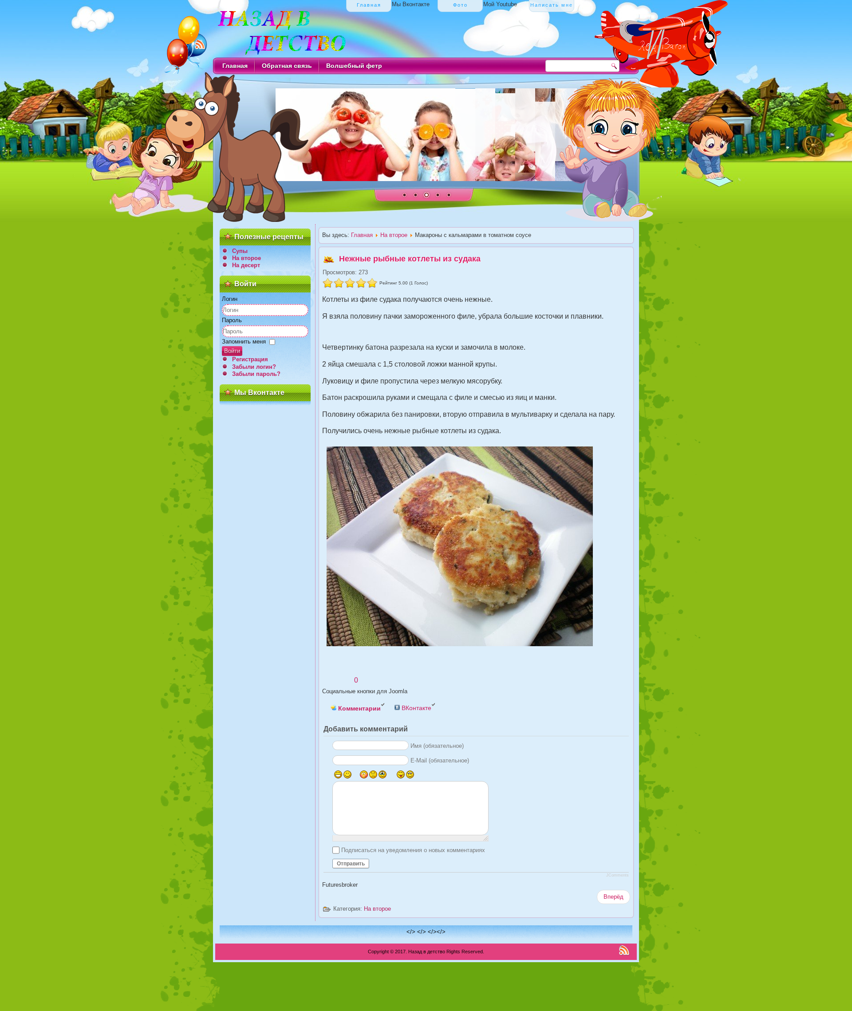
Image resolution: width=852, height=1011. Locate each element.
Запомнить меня (244, 341)
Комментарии (358, 708)
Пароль (232, 320)
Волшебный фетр (354, 65)
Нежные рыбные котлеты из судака (410, 258)
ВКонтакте (415, 707)
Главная (235, 65)
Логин (229, 299)
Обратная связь (287, 65)
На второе (246, 258)
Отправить (351, 864)
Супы (240, 251)
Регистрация (250, 359)
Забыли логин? (254, 366)
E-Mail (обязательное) (439, 760)
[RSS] (624, 950)
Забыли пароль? (256, 374)
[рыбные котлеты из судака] (476, 548)
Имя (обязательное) (437, 745)
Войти (232, 351)
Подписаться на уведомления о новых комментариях (413, 850)
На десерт (246, 265)
